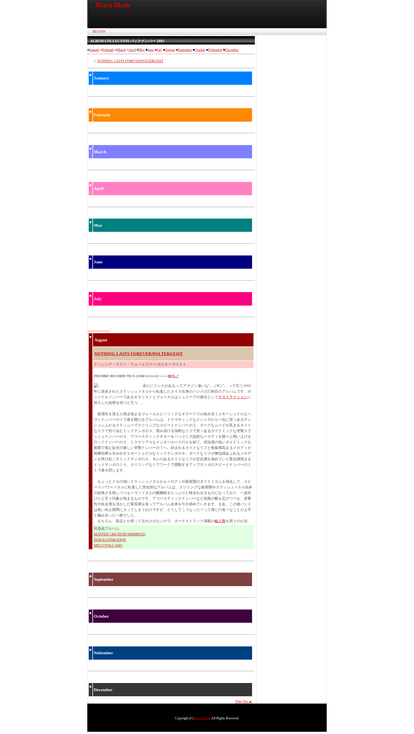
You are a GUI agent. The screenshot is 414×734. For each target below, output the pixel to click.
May (142, 50)
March (121, 50)
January (94, 50)
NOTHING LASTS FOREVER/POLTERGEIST (130, 61)
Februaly (108, 50)
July (159, 50)
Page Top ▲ (243, 701)
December (232, 50)
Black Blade (113, 5)
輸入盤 (220, 521)
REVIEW (99, 32)
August (170, 50)
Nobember (215, 50)
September (185, 50)
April (132, 50)
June (151, 50)
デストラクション (233, 397)
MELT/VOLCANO (108, 545)
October (200, 50)
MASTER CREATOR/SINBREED (119, 534)
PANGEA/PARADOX (110, 540)
